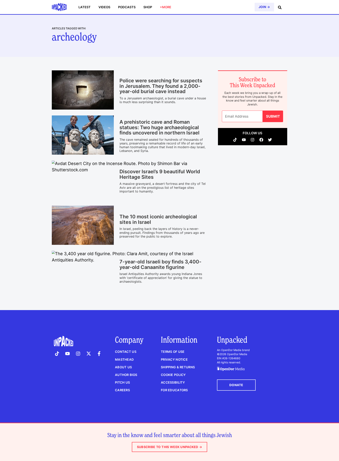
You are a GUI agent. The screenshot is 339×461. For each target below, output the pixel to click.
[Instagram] (252, 140)
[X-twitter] (88, 353)
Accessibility (173, 382)
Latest (84, 7)
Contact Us (125, 352)
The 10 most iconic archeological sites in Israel (158, 219)
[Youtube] (244, 140)
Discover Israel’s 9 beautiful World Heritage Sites (159, 174)
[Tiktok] (235, 140)
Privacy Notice (174, 359)
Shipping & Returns (178, 367)
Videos (104, 7)
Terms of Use (172, 352)
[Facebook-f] (99, 353)
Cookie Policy (173, 375)
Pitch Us (122, 382)
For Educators (174, 390)
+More (165, 7)
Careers (122, 390)
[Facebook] (261, 140)
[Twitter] (270, 140)
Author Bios (126, 375)
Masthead (124, 359)
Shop (147, 7)
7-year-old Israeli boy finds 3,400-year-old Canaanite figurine (160, 264)
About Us (123, 367)
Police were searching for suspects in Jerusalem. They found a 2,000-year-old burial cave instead (160, 86)
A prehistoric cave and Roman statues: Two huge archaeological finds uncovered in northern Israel (159, 127)
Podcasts (127, 7)
